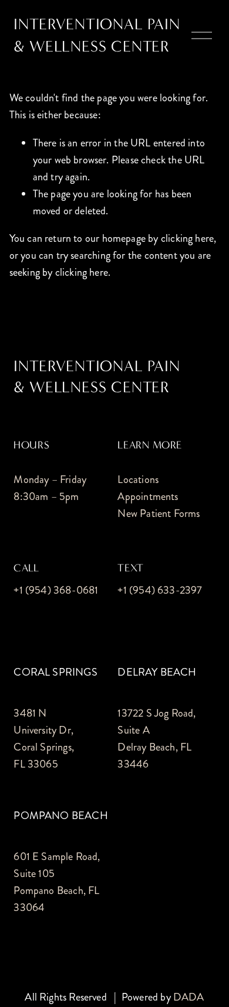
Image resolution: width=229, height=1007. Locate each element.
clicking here (187, 238)
